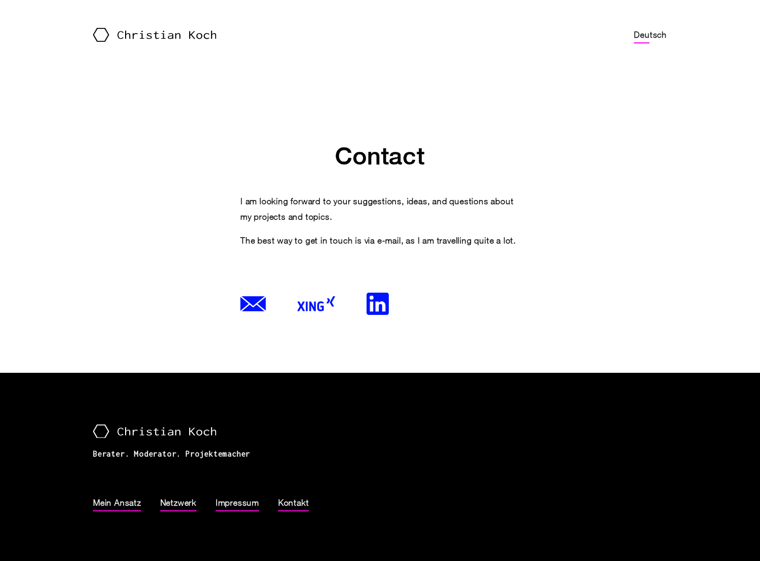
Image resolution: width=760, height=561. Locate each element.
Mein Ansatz (117, 502)
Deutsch (650, 34)
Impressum (237, 502)
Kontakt (293, 502)
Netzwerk (178, 502)
